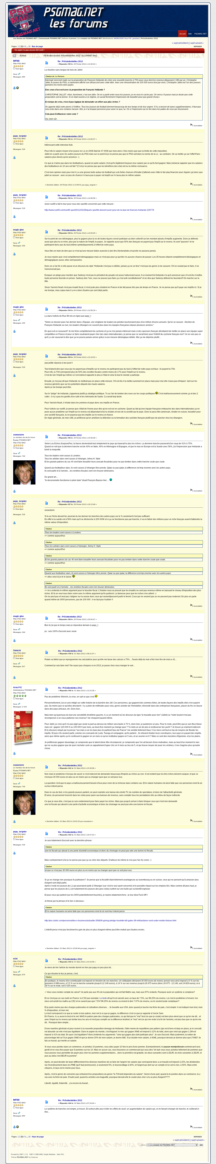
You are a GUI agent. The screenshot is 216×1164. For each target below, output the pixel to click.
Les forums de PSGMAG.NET (25, 38)
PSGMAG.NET (22, 1157)
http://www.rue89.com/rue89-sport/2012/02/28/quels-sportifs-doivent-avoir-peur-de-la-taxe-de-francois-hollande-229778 (99, 210)
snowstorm (18, 435)
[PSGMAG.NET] (200, 31)
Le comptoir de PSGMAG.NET (90, 38)
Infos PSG (60, 1154)
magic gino (18, 230)
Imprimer (198, 46)
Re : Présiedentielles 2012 (70, 61)
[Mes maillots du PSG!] (17, 89)
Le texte (103, 998)
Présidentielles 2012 (149, 38)
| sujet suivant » (196, 43)
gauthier (135, 38)
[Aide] (190, 31)
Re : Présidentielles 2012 (70, 195)
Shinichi (17, 650)
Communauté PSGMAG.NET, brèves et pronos (57, 38)
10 (29, 46)
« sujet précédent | (180, 43)
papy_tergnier (20, 136)
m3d (15, 959)
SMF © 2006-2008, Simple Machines (42, 1154)
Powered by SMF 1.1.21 (19, 1154)
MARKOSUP (119, 38)
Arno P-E (127, 38)
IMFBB (16, 61)
